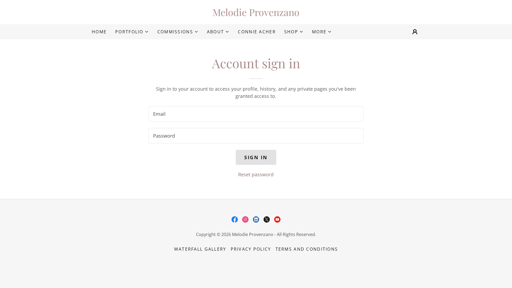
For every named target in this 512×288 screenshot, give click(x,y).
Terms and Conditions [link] (306, 249)
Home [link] (99, 32)
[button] (132, 32)
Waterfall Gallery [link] (200, 249)
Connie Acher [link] (256, 32)
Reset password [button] (256, 174)
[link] (256, 14)
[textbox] (256, 114)
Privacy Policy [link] (251, 249)
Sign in (256, 157)
